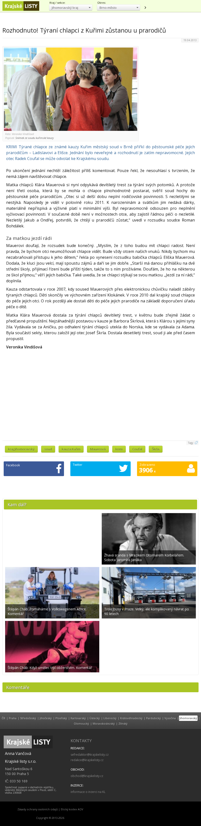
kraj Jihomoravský (21, 449)
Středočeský (28, 718)
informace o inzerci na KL (88, 792)
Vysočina (170, 718)
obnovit (145, 8)
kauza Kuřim (71, 449)
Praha (12, 718)
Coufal (137, 449)
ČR (3, 718)
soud (48, 449)
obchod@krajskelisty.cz (87, 776)
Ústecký (94, 718)
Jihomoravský (188, 718)
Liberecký (109, 718)
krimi (119, 449)
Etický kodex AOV (72, 809)
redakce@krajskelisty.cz (87, 760)
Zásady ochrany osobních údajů (37, 809)
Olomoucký (81, 723)
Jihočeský (46, 718)
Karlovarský (78, 718)
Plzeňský (61, 718)
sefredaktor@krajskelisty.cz (90, 754)
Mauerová (98, 449)
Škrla (155, 449)
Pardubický (153, 718)
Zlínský (122, 723)
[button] (70, 7)
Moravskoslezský (104, 723)
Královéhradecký (131, 718)
